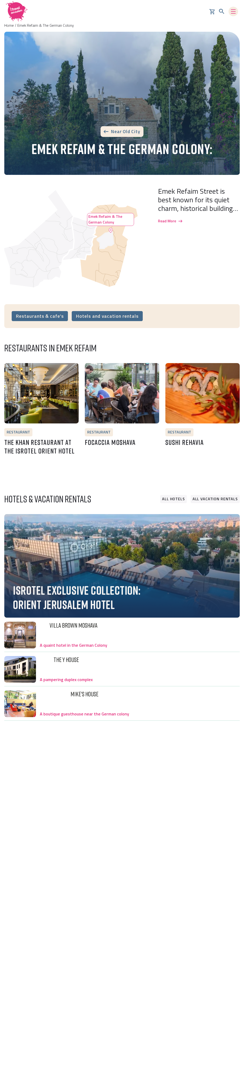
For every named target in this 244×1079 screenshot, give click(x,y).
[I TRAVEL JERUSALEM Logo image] (16, 11)
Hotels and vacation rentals (107, 316)
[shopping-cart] (212, 11)
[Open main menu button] (233, 11)
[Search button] (222, 11)
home (9, 25)
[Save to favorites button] (10, 369)
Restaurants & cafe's (40, 316)
